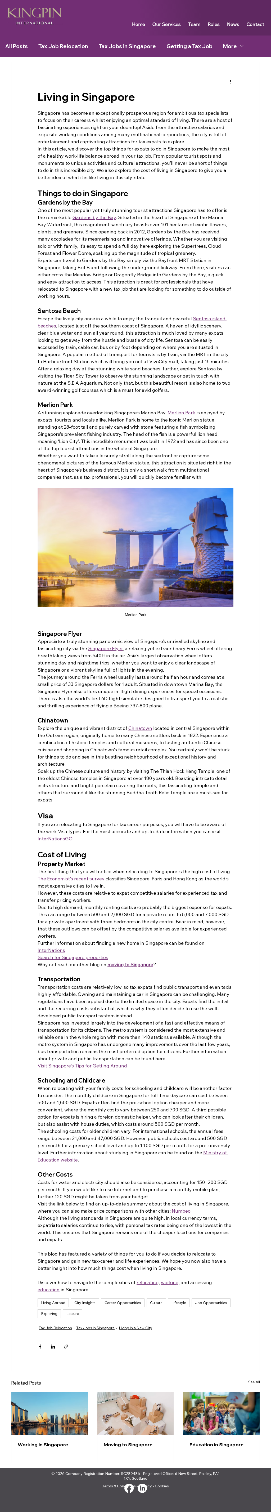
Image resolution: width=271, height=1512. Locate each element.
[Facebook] (129, 1488)
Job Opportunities (211, 1302)
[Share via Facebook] (40, 1346)
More (230, 46)
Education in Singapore (216, 1445)
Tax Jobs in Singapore (127, 46)
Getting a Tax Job (189, 46)
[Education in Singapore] (221, 1413)
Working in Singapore (43, 1445)
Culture (156, 1302)
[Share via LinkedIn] (53, 1346)
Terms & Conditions (119, 1486)
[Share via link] (66, 1346)
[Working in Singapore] (49, 1413)
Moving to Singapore (128, 1445)
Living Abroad (53, 1302)
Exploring (49, 1313)
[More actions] (230, 81)
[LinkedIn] (142, 1488)
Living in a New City (135, 1327)
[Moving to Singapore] (135, 1413)
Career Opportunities (123, 1302)
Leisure (72, 1313)
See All (254, 1382)
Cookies (162, 1486)
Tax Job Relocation (63, 46)
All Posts (16, 46)
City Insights (85, 1302)
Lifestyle (178, 1302)
